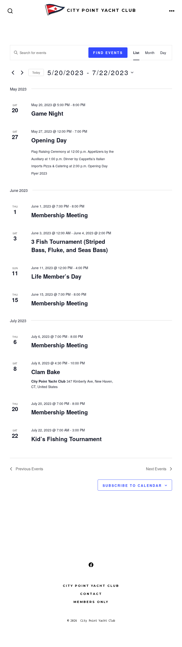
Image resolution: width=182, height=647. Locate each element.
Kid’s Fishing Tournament (66, 439)
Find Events (108, 52)
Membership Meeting (59, 215)
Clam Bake (45, 372)
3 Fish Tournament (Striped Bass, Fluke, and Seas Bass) (69, 245)
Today (36, 72)
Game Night (47, 113)
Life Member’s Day (56, 276)
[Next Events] (22, 72)
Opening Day (49, 140)
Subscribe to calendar (132, 485)
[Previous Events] (13, 72)
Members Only (91, 602)
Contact (91, 594)
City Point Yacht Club (91, 586)
